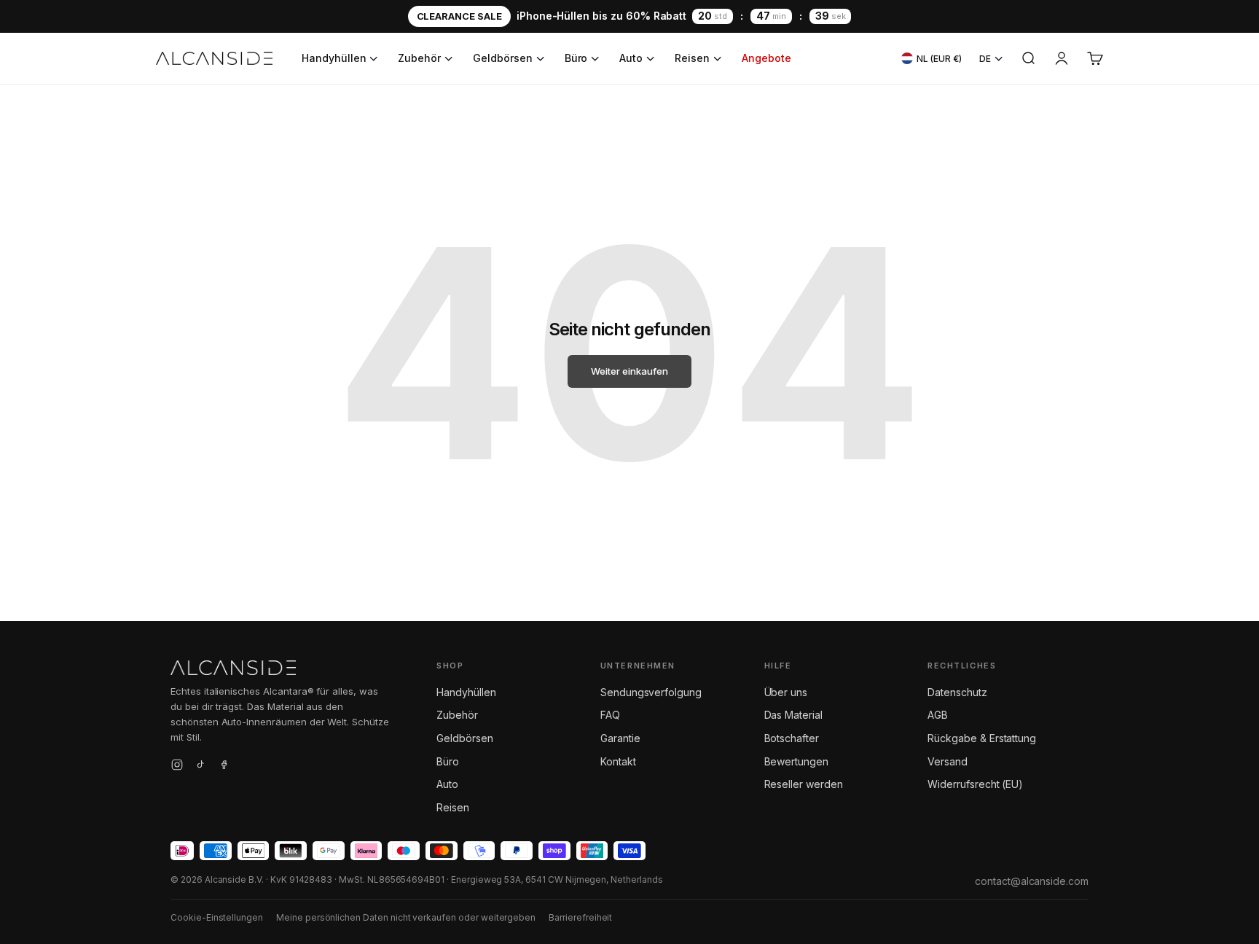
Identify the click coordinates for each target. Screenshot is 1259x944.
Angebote (766, 58)
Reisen (692, 58)
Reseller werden (803, 784)
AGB (937, 715)
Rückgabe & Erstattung (981, 738)
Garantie (620, 738)
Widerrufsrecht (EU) (975, 784)
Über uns (786, 692)
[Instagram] (177, 766)
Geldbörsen (503, 58)
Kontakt (618, 761)
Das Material (793, 715)
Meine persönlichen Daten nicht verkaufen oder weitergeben (406, 917)
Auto (631, 58)
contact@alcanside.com (1032, 881)
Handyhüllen (334, 58)
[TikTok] (200, 766)
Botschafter (791, 738)
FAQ (610, 715)
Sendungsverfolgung (651, 692)
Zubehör (419, 58)
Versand (947, 761)
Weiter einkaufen (629, 371)
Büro (576, 58)
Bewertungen (796, 761)
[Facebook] (223, 766)
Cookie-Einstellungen (216, 917)
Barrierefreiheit (580, 917)
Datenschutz (957, 692)
